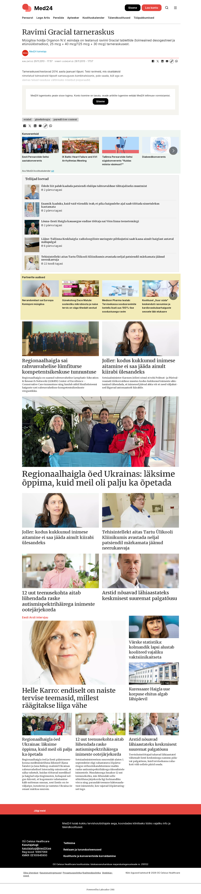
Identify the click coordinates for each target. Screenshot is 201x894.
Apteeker (73, 17)
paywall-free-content (65, 119)
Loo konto (151, 7)
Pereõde (58, 17)
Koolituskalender (93, 17)
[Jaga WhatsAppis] (176, 61)
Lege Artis (43, 17)
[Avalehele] (73, 8)
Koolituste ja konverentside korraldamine (89, 856)
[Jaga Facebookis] (153, 61)
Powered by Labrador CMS (100, 889)
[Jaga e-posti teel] (167, 61)
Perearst (27, 17)
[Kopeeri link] (172, 61)
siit (52, 170)
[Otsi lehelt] (167, 7)
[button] (28, 151)
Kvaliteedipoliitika (91, 873)
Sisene (132, 7)
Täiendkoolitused (119, 17)
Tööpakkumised (144, 17)
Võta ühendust (30, 873)
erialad (27, 119)
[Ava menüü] (175, 8)
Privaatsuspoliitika (72, 873)
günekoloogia (42, 119)
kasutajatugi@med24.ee (36, 848)
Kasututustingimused (51, 873)
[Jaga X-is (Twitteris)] (157, 61)
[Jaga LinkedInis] (162, 61)
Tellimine (69, 843)
